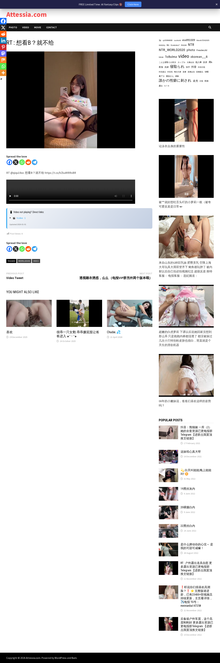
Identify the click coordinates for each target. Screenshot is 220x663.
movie (184, 45)
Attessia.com (26, 14)
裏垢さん (170, 76)
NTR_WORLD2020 (172, 50)
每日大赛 (177, 72)
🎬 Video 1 (19, 218)
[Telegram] (34, 162)
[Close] (216, 4)
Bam (74, 657)
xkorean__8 (199, 57)
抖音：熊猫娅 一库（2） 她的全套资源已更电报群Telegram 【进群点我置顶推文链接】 (196, 432)
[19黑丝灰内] (168, 489)
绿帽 (207, 72)
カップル (181, 62)
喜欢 (9, 332)
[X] (16, 162)
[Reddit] (28, 162)
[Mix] (3, 60)
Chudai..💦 (114, 332)
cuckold (177, 40)
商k (210, 62)
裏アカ (162, 76)
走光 (195, 80)
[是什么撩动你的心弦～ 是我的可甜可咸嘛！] (168, 545)
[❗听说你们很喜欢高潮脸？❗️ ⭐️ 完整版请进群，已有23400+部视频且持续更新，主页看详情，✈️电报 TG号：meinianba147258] (168, 587)
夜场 (161, 67)
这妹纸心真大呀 (191, 451)
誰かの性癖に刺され (175, 80)
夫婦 (166, 67)
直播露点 (199, 72)
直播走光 (191, 72)
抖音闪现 (201, 67)
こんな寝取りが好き (167, 62)
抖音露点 (162, 72)
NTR (191, 44)
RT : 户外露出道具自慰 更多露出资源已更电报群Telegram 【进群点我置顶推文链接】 (196, 568)
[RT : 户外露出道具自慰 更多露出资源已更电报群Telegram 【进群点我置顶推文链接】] (168, 563)
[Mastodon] (3, 53)
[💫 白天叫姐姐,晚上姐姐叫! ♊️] (168, 470)
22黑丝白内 (188, 525)
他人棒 (198, 62)
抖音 (193, 66)
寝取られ (177, 66)
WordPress (61, 657)
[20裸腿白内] (168, 508)
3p (160, 40)
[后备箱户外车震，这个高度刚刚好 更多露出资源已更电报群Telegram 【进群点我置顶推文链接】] (168, 619)
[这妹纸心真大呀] (168, 452)
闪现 (201, 81)
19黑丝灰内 (188, 488)
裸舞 (177, 76)
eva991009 (188, 40)
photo (191, 50)
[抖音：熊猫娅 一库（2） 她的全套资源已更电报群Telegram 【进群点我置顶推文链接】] (168, 428)
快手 (188, 67)
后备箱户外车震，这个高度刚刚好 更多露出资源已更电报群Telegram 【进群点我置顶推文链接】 (197, 624)
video (36, 260)
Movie (37, 27)
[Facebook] (9, 162)
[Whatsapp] (22, 162)
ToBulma (171, 57)
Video (25, 27)
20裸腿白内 (188, 507)
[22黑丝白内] (168, 526)
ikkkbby (162, 45)
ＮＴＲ (166, 86)
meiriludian (24, 260)
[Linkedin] (3, 40)
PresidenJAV (201, 50)
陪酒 (206, 81)
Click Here (133, 4)
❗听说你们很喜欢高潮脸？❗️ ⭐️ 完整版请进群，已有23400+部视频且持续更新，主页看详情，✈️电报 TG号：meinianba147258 (196, 596)
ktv (168, 45)
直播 (184, 72)
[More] (3, 73)
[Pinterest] (3, 47)
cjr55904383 (167, 40)
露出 (161, 86)
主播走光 (190, 62)
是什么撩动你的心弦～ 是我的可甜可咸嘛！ (197, 546)
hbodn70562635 (202, 40)
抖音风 (170, 72)
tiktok (161, 57)
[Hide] (1, 79)
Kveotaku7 (175, 45)
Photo (13, 27)
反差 (205, 62)
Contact (51, 27)
